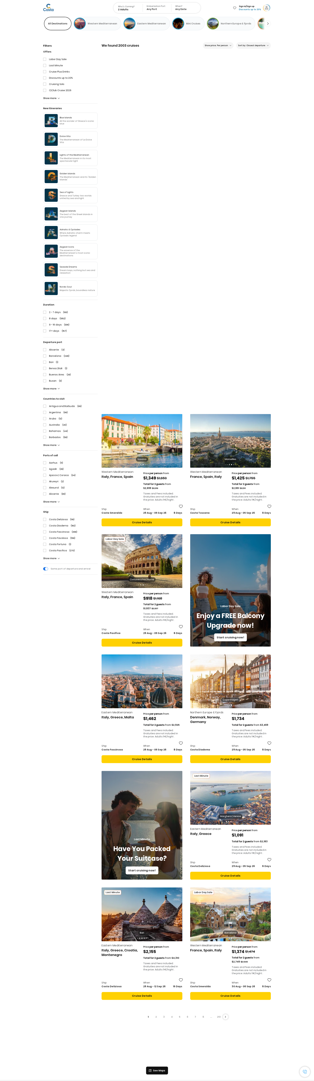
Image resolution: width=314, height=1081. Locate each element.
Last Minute (56, 65)
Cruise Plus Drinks (59, 71)
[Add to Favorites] (180, 144)
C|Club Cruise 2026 (60, 90)
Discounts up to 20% (61, 78)
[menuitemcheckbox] (57, 23)
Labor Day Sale (58, 59)
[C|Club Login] (267, 8)
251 (219, 654)
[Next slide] (266, 23)
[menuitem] (128, 8)
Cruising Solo (56, 84)
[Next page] (225, 654)
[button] (226, 459)
